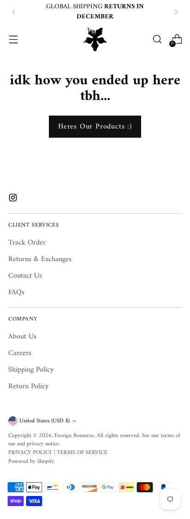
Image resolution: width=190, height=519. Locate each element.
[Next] (176, 12)
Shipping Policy (30, 369)
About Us (22, 336)
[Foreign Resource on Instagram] (13, 199)
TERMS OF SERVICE (82, 453)
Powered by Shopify (31, 461)
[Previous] (14, 12)
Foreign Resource (74, 436)
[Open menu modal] (13, 39)
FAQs (16, 292)
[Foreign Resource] (95, 39)
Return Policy (28, 386)
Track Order (27, 242)
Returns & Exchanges (39, 259)
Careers (19, 353)
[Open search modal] (157, 39)
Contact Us (25, 275)
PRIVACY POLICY (30, 453)
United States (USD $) (44, 421)
